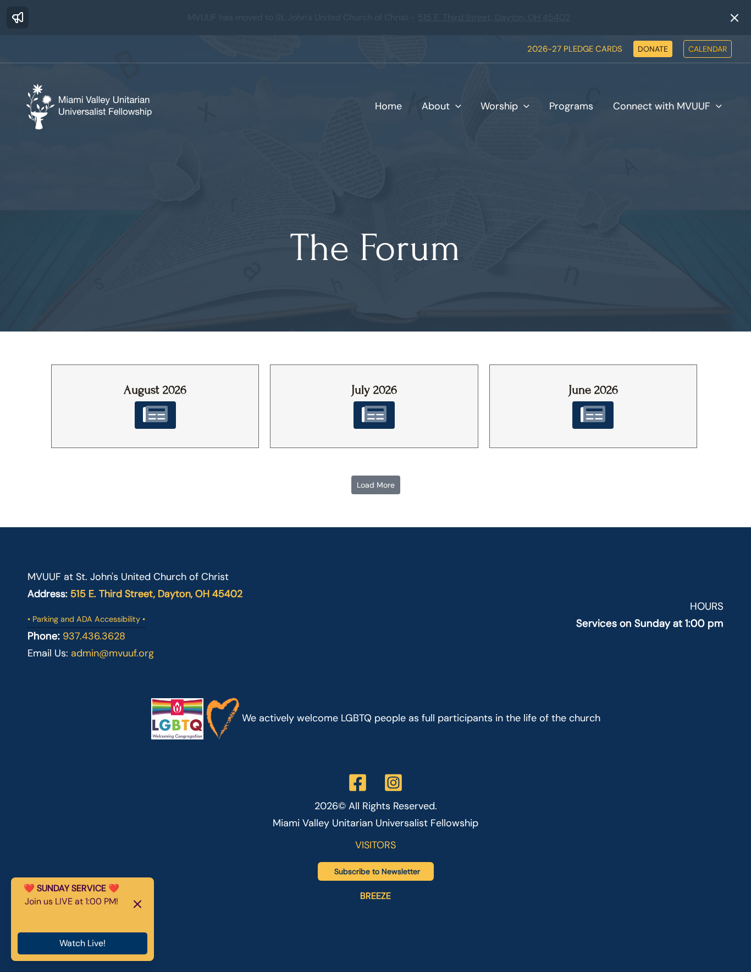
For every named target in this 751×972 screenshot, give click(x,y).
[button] (652, 49)
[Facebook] (357, 782)
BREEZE (375, 896)
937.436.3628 (94, 636)
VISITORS (375, 845)
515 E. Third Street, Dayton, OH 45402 (494, 17)
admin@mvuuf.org (112, 653)
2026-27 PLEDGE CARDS (574, 48)
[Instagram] (393, 782)
